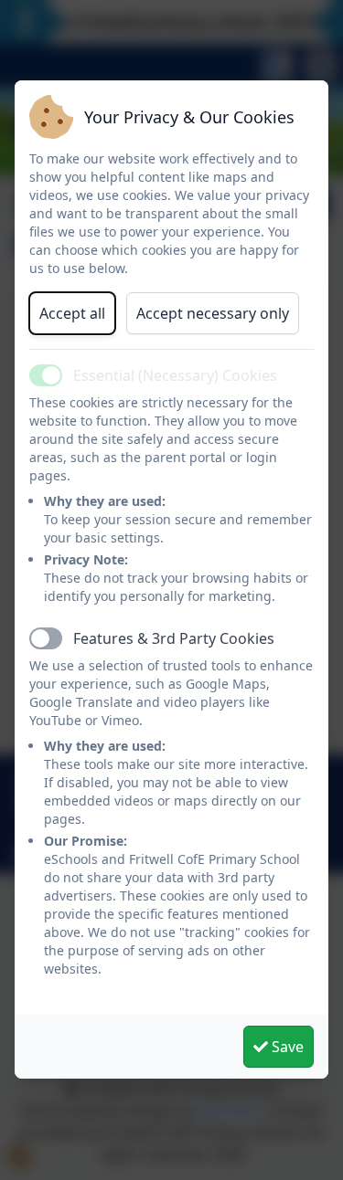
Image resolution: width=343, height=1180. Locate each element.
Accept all (72, 313)
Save (286, 1047)
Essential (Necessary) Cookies (175, 375)
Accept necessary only (212, 313)
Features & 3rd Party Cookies (173, 638)
